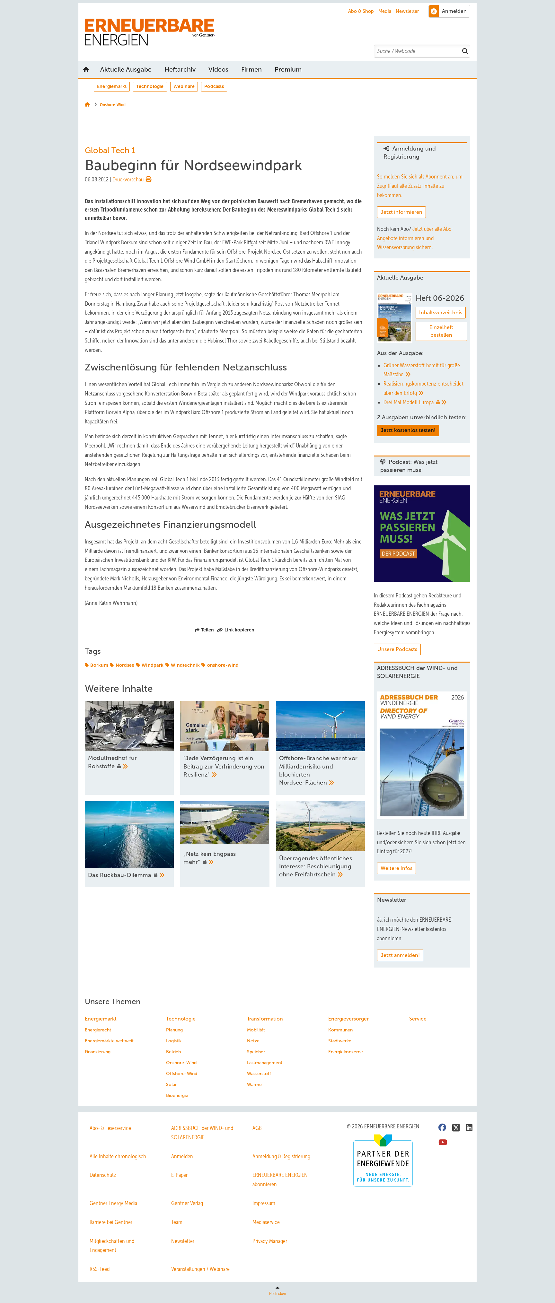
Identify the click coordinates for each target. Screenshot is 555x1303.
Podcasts (214, 86)
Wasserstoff (259, 1073)
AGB (257, 1128)
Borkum (99, 665)
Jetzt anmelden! (400, 955)
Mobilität (256, 1030)
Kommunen (340, 1030)
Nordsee (125, 665)
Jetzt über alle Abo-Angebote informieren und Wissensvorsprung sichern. (415, 238)
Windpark (152, 665)
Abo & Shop (361, 11)
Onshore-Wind (181, 1062)
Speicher (256, 1051)
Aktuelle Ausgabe (126, 69)
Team (176, 1222)
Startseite (86, 69)
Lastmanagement (264, 1062)
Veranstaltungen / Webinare (200, 1269)
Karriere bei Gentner (111, 1222)
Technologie (149, 86)
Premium (288, 69)
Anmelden (182, 1156)
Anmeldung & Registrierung (281, 1156)
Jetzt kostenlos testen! (408, 430)
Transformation (265, 1018)
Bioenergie (177, 1095)
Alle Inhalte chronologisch (118, 1156)
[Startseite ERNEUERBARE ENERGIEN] (281, 32)
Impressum (263, 1203)
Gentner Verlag (187, 1203)
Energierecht (98, 1030)
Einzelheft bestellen (441, 331)
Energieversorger (348, 1018)
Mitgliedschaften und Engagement (112, 1246)
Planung (174, 1030)
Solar (171, 1084)
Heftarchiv (180, 69)
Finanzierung (97, 1051)
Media (385, 11)
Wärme (254, 1084)
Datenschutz (103, 1175)
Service (418, 1018)
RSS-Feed (100, 1269)
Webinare (184, 86)
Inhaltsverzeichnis (440, 312)
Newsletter (407, 11)
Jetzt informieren (401, 212)
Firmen (251, 69)
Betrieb (173, 1051)
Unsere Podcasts (397, 649)
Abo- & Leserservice (110, 1128)
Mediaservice (266, 1222)
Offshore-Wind (181, 1073)
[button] (288, 69)
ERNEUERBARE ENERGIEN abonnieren (280, 1179)
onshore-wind (223, 665)
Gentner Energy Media (113, 1203)
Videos (218, 69)
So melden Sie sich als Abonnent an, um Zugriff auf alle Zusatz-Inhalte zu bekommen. (420, 185)
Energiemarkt (112, 86)
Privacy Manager (269, 1241)
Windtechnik (185, 665)
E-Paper (179, 1175)
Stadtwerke (339, 1040)
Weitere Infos (396, 868)
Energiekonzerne (345, 1051)
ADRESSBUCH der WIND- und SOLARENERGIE (202, 1133)
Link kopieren (239, 629)
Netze (253, 1040)
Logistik (173, 1040)
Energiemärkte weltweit (109, 1040)
